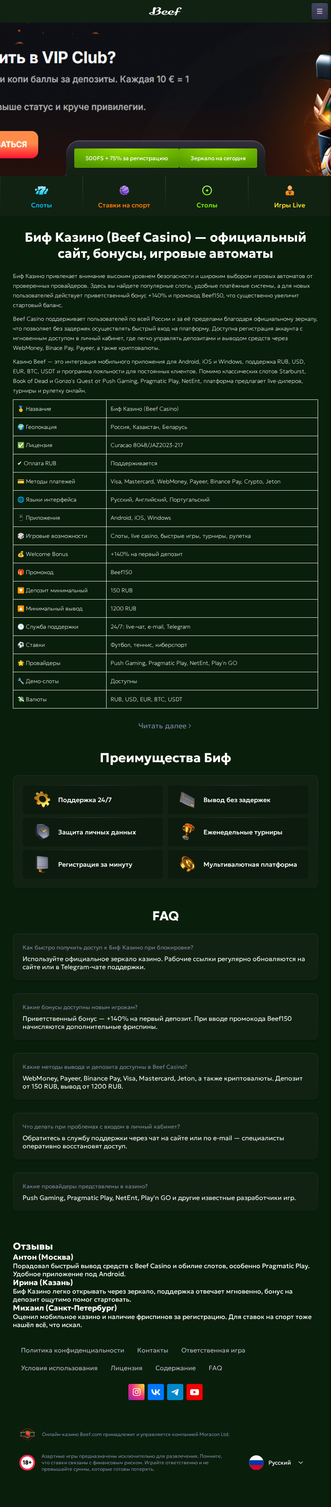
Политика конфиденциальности (72, 1350)
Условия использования (59, 1368)
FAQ (215, 1368)
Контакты (152, 1350)
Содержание (175, 1368)
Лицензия (126, 1368)
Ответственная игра (213, 1350)
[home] (165, 11)
